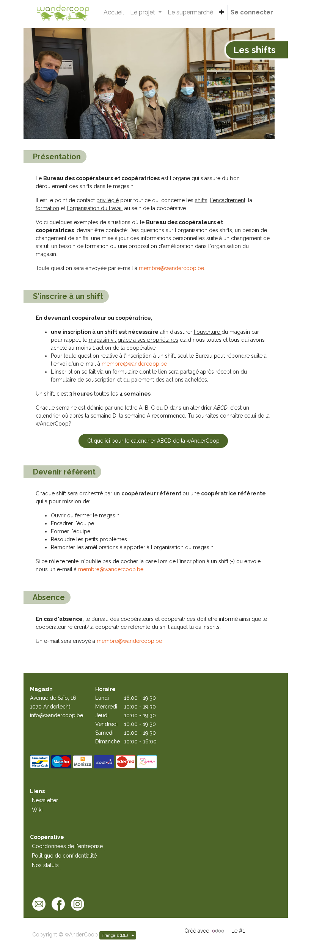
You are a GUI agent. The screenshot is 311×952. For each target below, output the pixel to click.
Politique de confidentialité (64, 856)
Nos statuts (45, 865)
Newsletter (45, 800)
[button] (221, 12)
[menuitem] (114, 12)
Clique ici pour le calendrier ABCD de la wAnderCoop (153, 441)
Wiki (37, 810)
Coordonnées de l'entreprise (67, 846)
